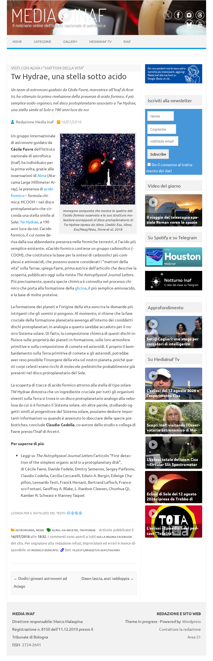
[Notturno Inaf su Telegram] (173, 291)
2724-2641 (31, 644)
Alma (41, 175)
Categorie (42, 41)
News (40, 530)
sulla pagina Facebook (114, 537)
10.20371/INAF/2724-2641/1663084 (96, 550)
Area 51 (194, 636)
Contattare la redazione (180, 629)
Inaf (127, 41)
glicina (81, 287)
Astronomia (24, 530)
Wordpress (191, 621)
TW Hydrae (88, 530)
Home (17, 41)
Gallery (70, 41)
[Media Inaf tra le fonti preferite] (173, 84)
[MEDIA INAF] (59, 21)
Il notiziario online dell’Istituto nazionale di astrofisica (58, 25)
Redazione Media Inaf (35, 121)
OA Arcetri (70, 530)
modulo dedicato (44, 550)
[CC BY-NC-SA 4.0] (74, 513)
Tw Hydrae (29, 221)
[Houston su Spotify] (173, 268)
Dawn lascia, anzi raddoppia (108, 578)
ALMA (56, 530)
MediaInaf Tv (100, 41)
